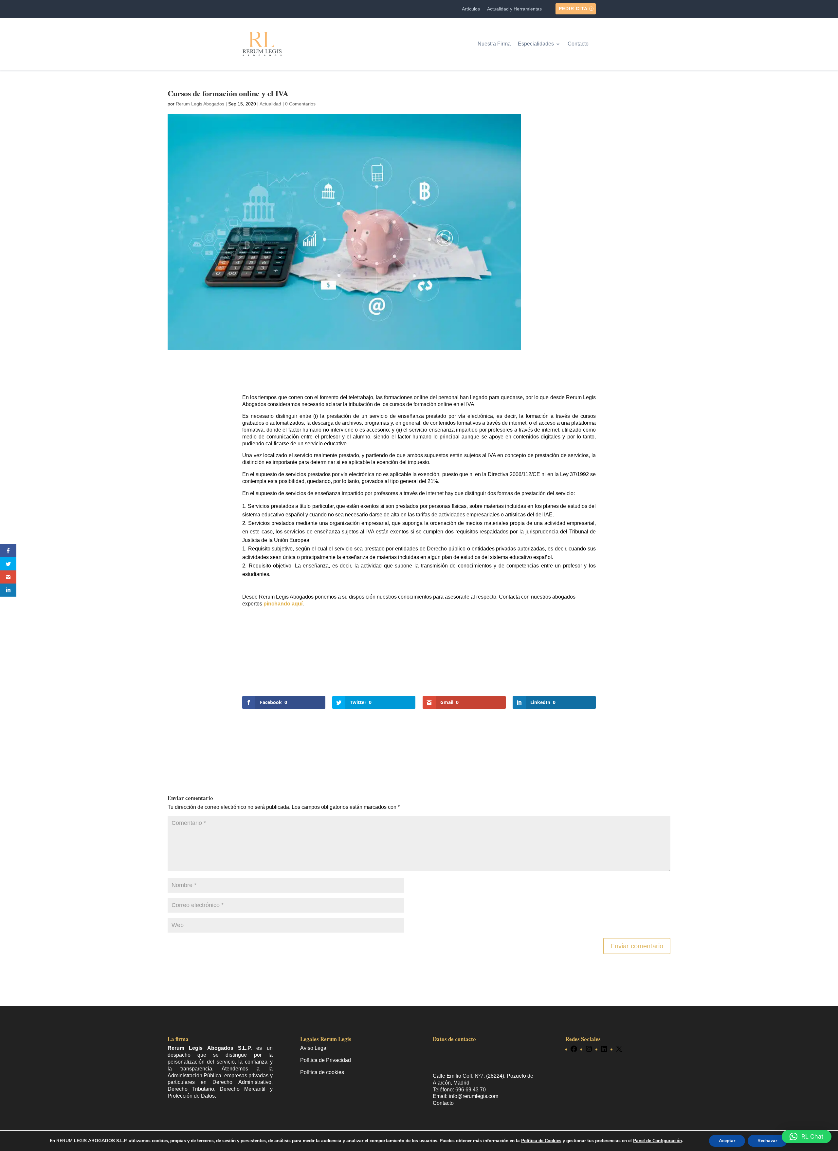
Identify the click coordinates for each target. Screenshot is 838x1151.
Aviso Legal (314, 1048)
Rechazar (767, 1141)
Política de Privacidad (325, 1060)
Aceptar (727, 1141)
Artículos (471, 9)
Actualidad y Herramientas (514, 9)
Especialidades (536, 43)
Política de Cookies (541, 1141)
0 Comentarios (300, 103)
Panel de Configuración (657, 1141)
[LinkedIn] (604, 1049)
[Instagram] (589, 1049)
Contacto (578, 43)
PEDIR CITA (573, 8)
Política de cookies (322, 1072)
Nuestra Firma (494, 43)
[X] (619, 1049)
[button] (806, 1136)
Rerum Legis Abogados (200, 103)
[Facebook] (574, 1049)
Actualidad (270, 103)
